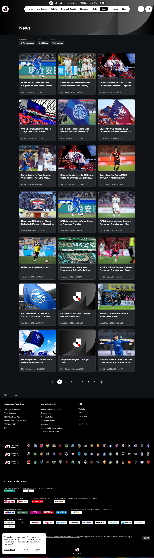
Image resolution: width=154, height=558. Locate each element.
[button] (141, 9)
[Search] (148, 9)
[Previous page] (52, 382)
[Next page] (101, 382)
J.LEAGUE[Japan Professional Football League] (63, 537)
